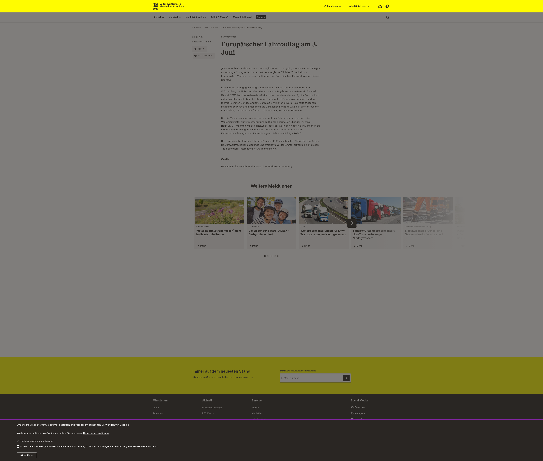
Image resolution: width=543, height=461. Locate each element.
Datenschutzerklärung (96, 433)
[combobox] (359, 6)
